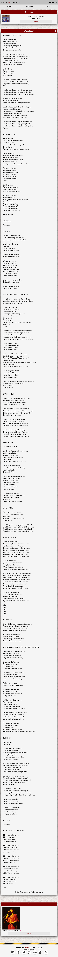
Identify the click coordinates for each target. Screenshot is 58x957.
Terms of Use (26, 949)
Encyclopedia (29, 6)
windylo (28, 892)
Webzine (9, 6)
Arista (37, 18)
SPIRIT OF (6, 2)
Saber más (36, 21)
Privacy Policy (31, 949)
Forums (48, 6)
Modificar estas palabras (37, 892)
